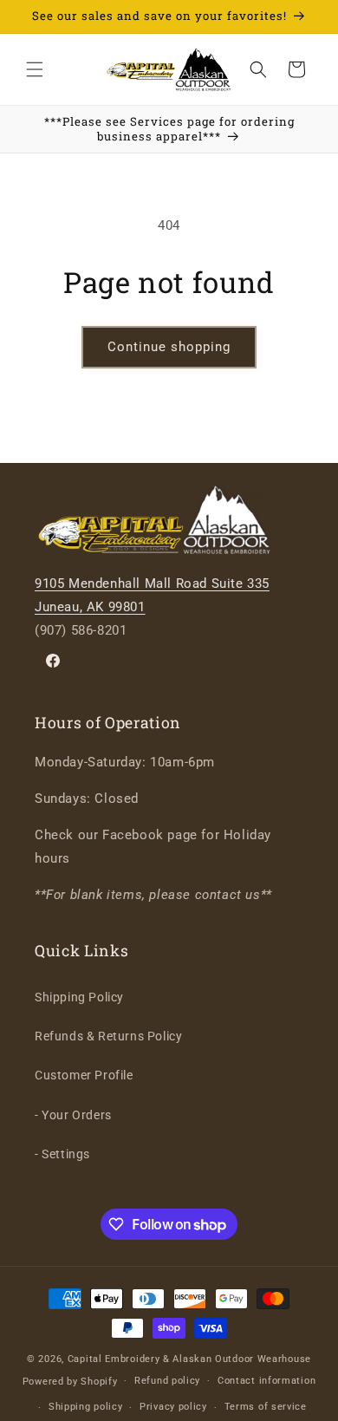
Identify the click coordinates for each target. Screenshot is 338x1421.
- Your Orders (73, 1115)
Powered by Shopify (70, 1380)
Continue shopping (169, 347)
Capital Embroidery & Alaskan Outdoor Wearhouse (189, 1359)
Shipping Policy (79, 997)
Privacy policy (173, 1406)
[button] (35, 69)
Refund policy (167, 1380)
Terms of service (265, 1406)
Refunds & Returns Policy (108, 1036)
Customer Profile (84, 1075)
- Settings (62, 1154)
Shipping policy (86, 1406)
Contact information (266, 1380)
